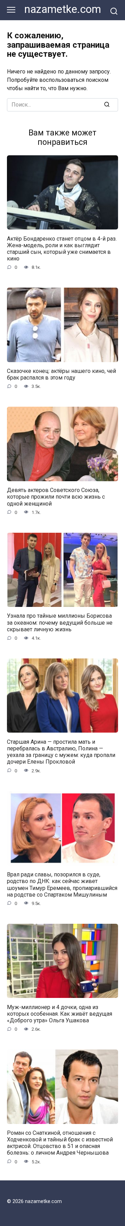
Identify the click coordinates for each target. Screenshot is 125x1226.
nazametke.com (62, 9)
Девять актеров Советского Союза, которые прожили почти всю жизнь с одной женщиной (56, 497)
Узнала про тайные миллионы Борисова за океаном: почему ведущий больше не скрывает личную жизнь (59, 622)
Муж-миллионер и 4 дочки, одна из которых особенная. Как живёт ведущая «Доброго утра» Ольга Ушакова (59, 1013)
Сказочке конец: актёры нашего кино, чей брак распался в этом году (61, 374)
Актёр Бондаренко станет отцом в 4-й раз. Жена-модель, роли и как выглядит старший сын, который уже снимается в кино (62, 248)
